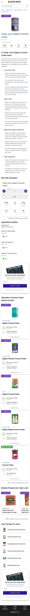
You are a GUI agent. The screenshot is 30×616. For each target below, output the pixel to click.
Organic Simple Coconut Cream (13, 430)
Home (2, 10)
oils (21, 108)
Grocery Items (9, 10)
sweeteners (16, 108)
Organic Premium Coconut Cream (14, 359)
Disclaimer (5, 608)
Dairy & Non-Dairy (18, 10)
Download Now (15, 285)
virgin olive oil (21, 116)
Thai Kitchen (5, 462)
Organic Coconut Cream (10, 323)
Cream (25, 10)
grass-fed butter (13, 118)
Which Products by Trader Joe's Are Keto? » (17, 519)
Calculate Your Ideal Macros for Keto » (18, 218)
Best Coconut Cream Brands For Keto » (18, 483)
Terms (15, 608)
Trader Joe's (6, 34)
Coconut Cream (5, 11)
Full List (4, 233)
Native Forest (6, 356)
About (5, 606)
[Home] (14, 2)
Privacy (25, 608)
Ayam (3, 391)
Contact (25, 606)
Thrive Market (6, 320)
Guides (15, 606)
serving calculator (23, 91)
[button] (15, 196)
